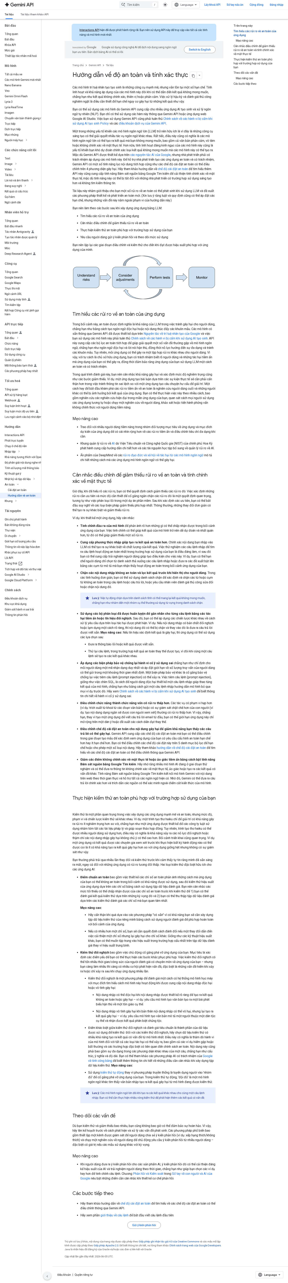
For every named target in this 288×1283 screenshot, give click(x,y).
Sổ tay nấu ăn (235, 4)
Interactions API (89, 30)
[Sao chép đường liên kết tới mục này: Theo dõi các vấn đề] (119, 1116)
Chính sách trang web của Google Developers (195, 1245)
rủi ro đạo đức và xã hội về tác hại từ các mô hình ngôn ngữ (163, 455)
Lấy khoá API (212, 4)
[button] (23, 140)
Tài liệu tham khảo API (35, 14)
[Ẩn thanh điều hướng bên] (47, 1276)
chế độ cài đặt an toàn (173, 169)
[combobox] (138, 4)
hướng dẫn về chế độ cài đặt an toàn (181, 748)
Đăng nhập (276, 4)
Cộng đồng (257, 4)
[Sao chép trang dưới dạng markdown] (193, 75)
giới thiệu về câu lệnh (115, 1215)
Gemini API (95, 65)
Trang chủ (78, 65)
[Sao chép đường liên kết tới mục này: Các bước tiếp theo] (117, 1193)
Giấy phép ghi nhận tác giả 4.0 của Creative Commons (169, 1241)
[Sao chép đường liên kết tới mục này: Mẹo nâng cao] (102, 419)
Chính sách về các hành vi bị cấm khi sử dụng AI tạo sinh (169, 338)
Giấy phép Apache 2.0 (106, 1245)
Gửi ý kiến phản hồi (144, 1225)
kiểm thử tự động (112, 1072)
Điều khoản (64, 1274)
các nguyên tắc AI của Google (150, 155)
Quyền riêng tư (84, 1274)
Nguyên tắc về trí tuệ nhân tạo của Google (172, 334)
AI (113, 443)
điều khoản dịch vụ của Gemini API (142, 123)
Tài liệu (9, 14)
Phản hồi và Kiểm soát (148, 1174)
